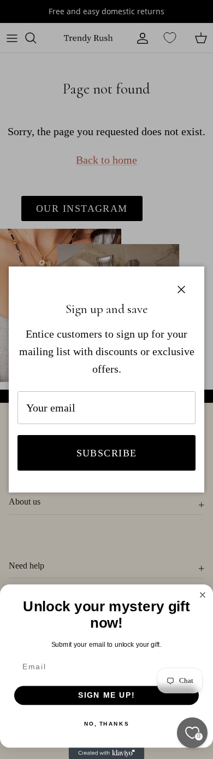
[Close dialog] (203, 595)
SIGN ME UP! (106, 695)
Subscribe (106, 453)
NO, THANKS (106, 724)
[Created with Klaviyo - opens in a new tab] (107, 753)
